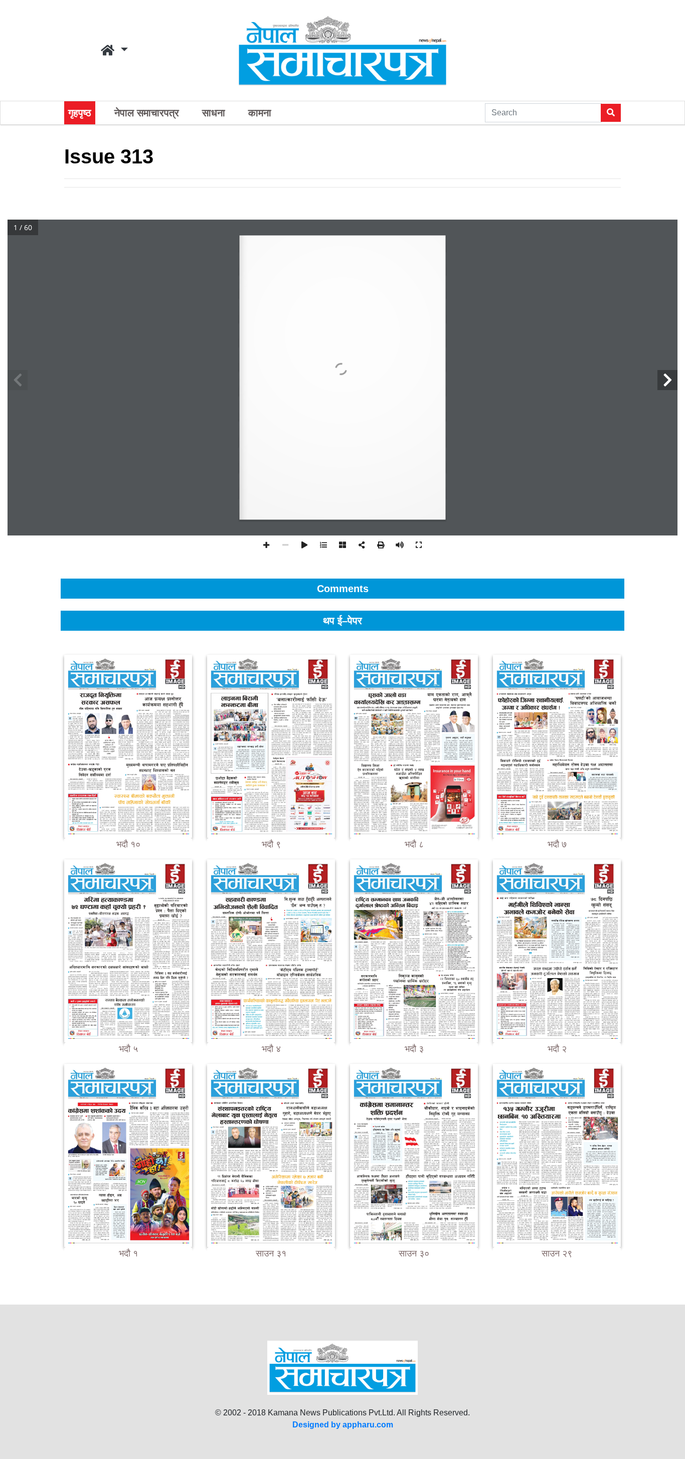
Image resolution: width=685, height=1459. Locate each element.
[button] (114, 51)
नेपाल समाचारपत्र (146, 112)
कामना (259, 112)
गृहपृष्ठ (79, 112)
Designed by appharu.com (342, 1424)
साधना (213, 112)
